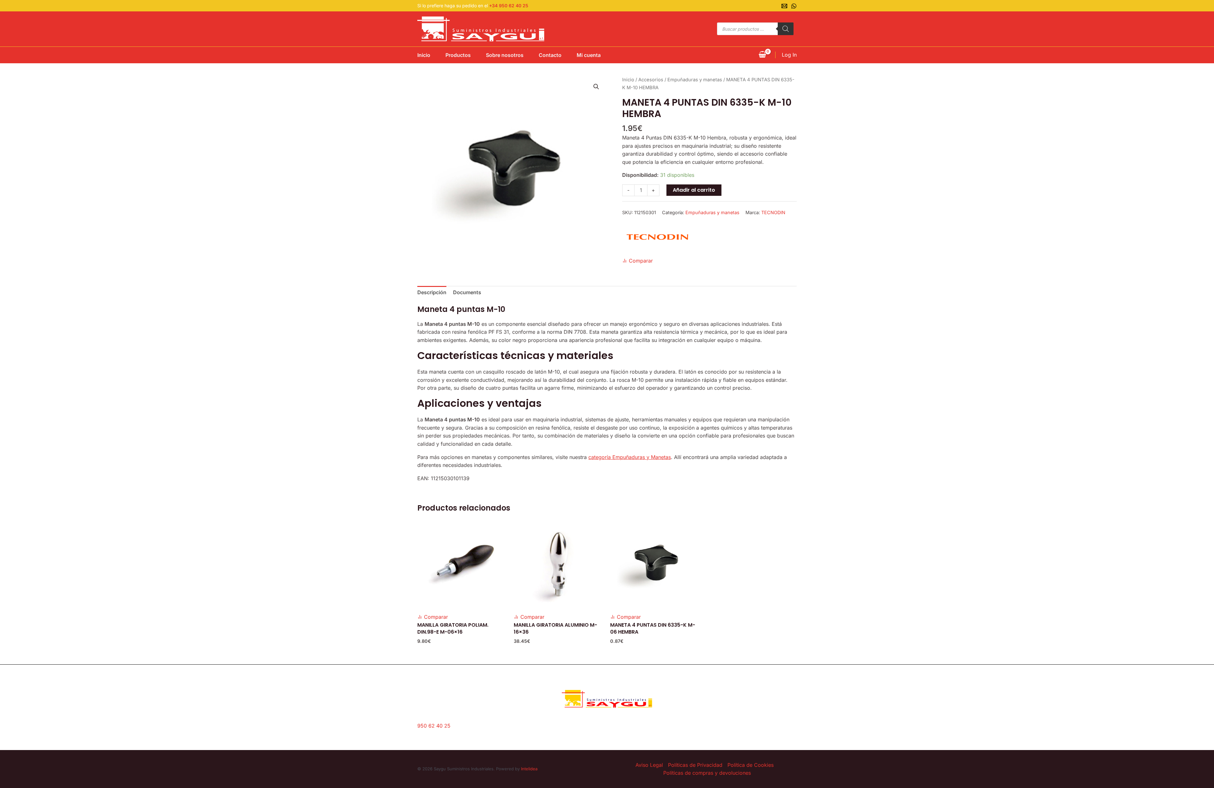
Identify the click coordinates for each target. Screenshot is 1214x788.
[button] (596, 86)
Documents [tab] (467, 292)
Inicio (423, 55)
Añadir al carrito (694, 190)
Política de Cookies (750, 765)
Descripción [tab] (431, 292)
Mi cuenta (589, 55)
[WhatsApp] (794, 6)
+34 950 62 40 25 (508, 5)
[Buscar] (786, 28)
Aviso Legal (649, 765)
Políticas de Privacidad (695, 765)
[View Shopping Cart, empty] (762, 55)
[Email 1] (784, 6)
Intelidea (529, 768)
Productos (458, 55)
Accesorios (650, 80)
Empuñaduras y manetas (694, 80)
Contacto (550, 55)
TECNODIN (773, 212)
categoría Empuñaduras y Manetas (629, 457)
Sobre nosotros (505, 55)
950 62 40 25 (434, 726)
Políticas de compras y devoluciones (707, 773)
